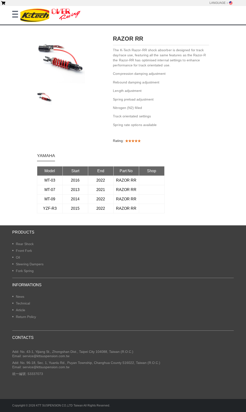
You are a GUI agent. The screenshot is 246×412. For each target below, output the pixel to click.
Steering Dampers (29, 264)
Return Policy (26, 317)
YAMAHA (46, 155)
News (20, 296)
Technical (23, 303)
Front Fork (24, 251)
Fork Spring (25, 271)
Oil (18, 257)
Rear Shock (25, 244)
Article (20, 310)
